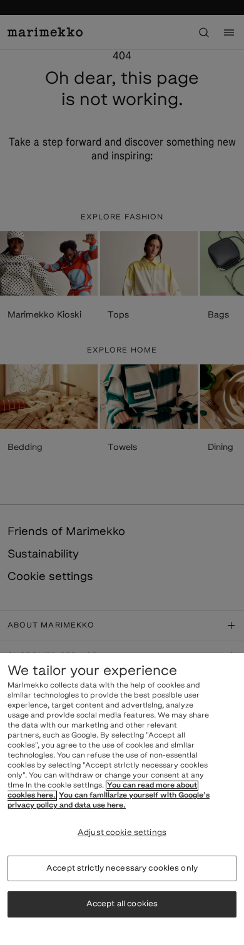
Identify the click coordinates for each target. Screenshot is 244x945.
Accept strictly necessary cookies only (122, 868)
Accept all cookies (122, 904)
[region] (122, 799)
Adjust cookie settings (122, 833)
